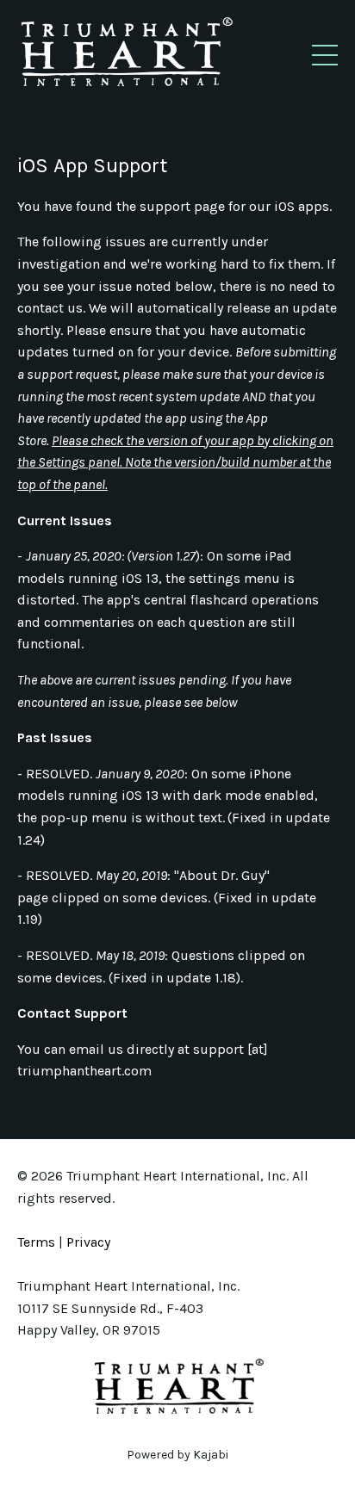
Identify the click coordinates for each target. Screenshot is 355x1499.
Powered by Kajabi (177, 1454)
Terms (36, 1242)
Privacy (88, 1242)
